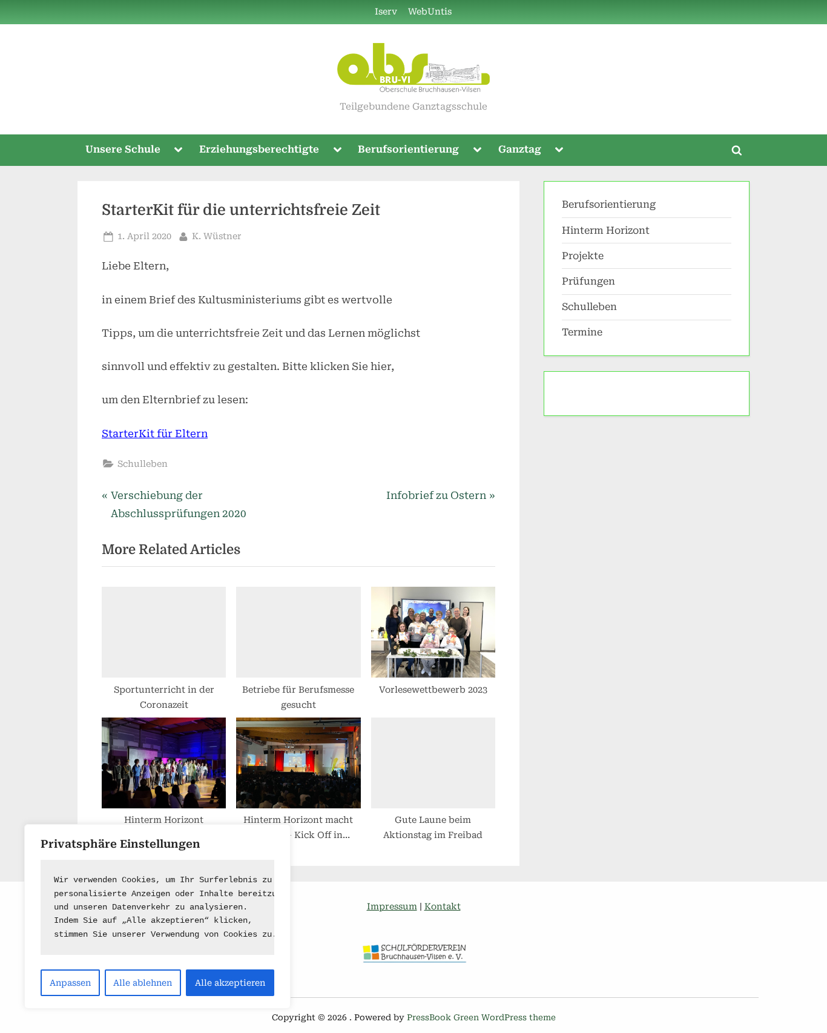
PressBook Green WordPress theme (481, 1017)
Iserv (386, 12)
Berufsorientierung (408, 149)
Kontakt (442, 907)
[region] (157, 916)
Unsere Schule (122, 149)
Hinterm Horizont (606, 230)
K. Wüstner (217, 236)
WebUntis (430, 12)
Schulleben (142, 464)
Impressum (392, 907)
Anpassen (70, 983)
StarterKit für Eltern (155, 433)
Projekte (583, 256)
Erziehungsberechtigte (259, 149)
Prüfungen (588, 281)
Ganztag (519, 149)
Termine (582, 332)
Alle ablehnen (142, 983)
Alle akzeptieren (230, 983)
